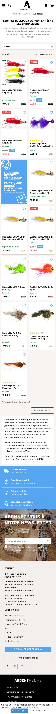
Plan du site (12, 702)
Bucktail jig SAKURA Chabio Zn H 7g (11, 387)
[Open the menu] (4, 6)
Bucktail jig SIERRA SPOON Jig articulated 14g (42, 145)
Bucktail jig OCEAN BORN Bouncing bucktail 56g (13, 238)
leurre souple (33, 445)
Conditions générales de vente (20, 692)
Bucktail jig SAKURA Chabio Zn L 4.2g (39, 338)
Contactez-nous (12, 641)
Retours (8, 632)
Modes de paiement (14, 637)
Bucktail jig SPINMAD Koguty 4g (12, 92)
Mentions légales (14, 687)
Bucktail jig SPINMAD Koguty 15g (12, 142)
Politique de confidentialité (17, 553)
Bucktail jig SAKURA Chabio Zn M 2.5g (11, 334)
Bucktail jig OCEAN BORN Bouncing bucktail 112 (41, 192)
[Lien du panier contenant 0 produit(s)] (52, 6)
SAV (6, 628)
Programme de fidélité (15, 620)
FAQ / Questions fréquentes (19, 697)
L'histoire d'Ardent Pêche (16, 624)
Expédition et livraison (14, 615)
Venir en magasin (28, 658)
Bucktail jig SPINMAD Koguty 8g (39, 92)
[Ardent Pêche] (26, 5)
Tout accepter (19, 710)
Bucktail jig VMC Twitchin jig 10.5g (14, 288)
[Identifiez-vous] (46, 6)
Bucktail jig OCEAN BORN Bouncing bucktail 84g (41, 238)
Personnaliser (38, 710)
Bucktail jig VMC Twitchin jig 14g (41, 288)
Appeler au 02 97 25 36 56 (28, 649)
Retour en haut (42, 410)
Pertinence (45, 54)
